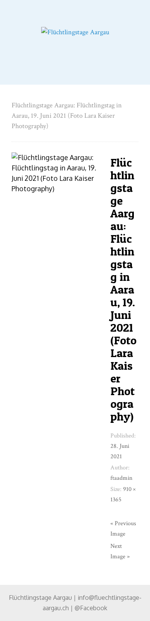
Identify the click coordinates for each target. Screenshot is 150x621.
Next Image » (120, 551)
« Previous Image (123, 528)
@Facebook (91, 608)
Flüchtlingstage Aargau (40, 597)
